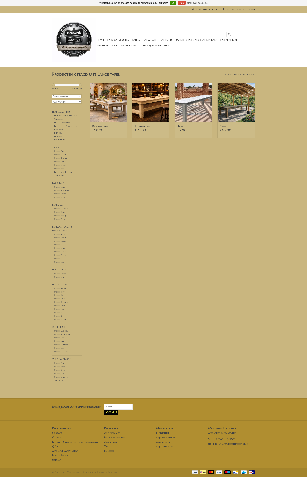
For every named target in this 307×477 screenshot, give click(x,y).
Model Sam (59, 348)
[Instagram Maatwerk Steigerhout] (252, 407)
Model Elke (59, 341)
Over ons (57, 437)
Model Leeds (59, 187)
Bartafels (166, 39)
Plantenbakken (107, 45)
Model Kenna (60, 251)
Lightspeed (113, 472)
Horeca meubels (118, 39)
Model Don (59, 316)
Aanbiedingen (111, 442)
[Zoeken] (228, 35)
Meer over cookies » (197, 3)
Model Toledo (60, 255)
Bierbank (58, 136)
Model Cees (59, 244)
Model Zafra (60, 219)
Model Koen (59, 197)
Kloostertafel (100, 126)
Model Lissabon (61, 241)
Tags (236, 74)
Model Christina (61, 344)
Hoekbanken (228, 39)
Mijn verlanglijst (165, 446)
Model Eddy (59, 292)
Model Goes (59, 305)
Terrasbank (59, 119)
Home (100, 39)
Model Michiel (61, 331)
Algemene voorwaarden (65, 451)
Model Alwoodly (61, 190)
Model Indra (60, 338)
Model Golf (59, 151)
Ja (173, 3)
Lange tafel (248, 74)
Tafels (136, 39)
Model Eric (59, 262)
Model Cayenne (61, 377)
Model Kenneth (61, 158)
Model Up (58, 295)
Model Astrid (60, 237)
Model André (60, 288)
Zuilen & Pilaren (150, 45)
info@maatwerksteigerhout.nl (230, 443)
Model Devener (61, 302)
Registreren (162, 433)
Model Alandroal (62, 334)
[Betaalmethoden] (194, 472)
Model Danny (60, 366)
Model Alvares (60, 234)
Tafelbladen (59, 175)
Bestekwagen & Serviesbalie (66, 115)
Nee (182, 3)
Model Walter (60, 319)
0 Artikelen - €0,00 (207, 9)
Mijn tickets (163, 442)
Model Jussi (59, 373)
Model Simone (60, 165)
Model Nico (59, 370)
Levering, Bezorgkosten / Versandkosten (75, 442)
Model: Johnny (61, 208)
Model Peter (59, 248)
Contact (57, 433)
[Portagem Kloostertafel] (108, 102)
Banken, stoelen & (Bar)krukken (196, 39)
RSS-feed (109, 451)
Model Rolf (59, 258)
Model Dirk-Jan (61, 215)
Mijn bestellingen (165, 437)
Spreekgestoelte (61, 380)
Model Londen (60, 193)
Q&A (55, 446)
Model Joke (59, 168)
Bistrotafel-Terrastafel (64, 172)
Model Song (59, 309)
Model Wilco (60, 312)
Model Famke (60, 154)
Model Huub (59, 212)
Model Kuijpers (61, 351)
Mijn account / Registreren (240, 9)
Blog (167, 45)
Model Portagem (61, 161)
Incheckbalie (59, 140)
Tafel (180, 126)
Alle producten (112, 433)
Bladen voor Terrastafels (65, 126)
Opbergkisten (128, 45)
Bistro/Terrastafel (62, 122)
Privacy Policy (60, 455)
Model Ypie (59, 363)
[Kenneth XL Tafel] (236, 102)
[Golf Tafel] (193, 102)
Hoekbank (58, 129)
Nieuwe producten (114, 437)
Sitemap (56, 460)
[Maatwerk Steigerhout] (74, 40)
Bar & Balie (150, 39)
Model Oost (59, 298)
